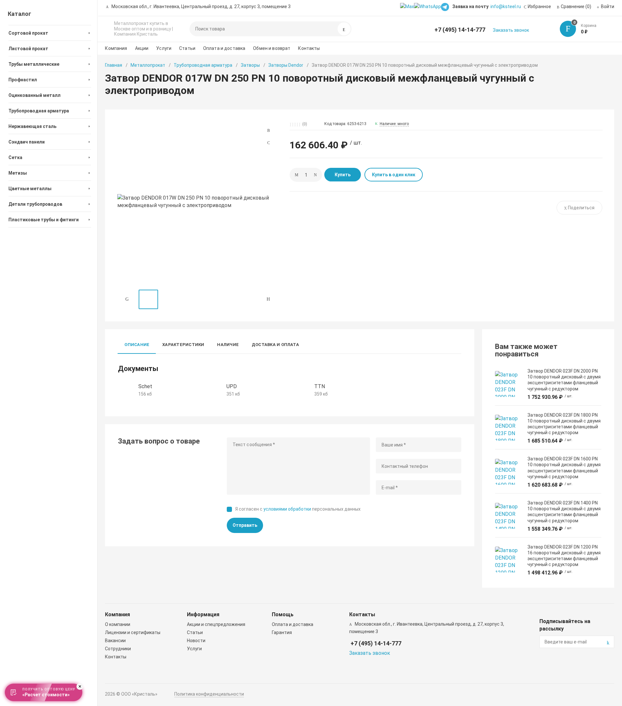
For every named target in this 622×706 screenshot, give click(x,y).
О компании (117, 624)
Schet (145, 386)
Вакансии (115, 640)
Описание (136, 344)
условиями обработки (287, 509)
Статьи (187, 48)
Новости (196, 640)
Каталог (19, 13)
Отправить (245, 525)
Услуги (163, 48)
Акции (142, 48)
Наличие (228, 344)
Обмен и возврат (271, 48)
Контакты (309, 48)
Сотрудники (118, 648)
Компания (116, 48)
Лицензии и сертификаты (132, 632)
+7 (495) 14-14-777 (459, 29)
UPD (231, 386)
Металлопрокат (148, 65)
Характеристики (183, 344)
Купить (343, 174)
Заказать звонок (511, 30)
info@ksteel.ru (505, 6)
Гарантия (282, 632)
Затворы (250, 65)
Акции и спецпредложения (216, 624)
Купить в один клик (393, 174)
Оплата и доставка (224, 48)
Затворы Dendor (285, 65)
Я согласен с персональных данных (298, 509)
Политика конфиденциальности (209, 694)
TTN (319, 386)
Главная (113, 65)
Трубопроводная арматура (203, 65)
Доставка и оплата (275, 344)
